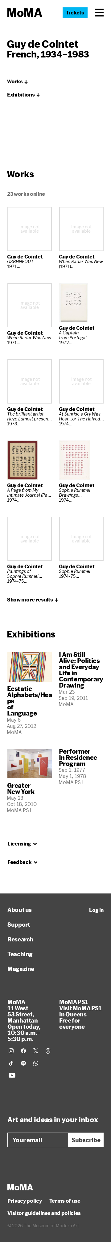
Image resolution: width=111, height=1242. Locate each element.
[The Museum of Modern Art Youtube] (12, 1075)
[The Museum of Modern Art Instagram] (11, 1051)
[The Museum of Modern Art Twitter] (36, 1051)
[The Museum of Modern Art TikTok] (11, 1063)
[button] (99, 12)
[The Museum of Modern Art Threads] (48, 1051)
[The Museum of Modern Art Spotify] (23, 1063)
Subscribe (86, 1140)
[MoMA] (20, 1187)
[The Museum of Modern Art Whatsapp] (36, 1063)
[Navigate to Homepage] (24, 12)
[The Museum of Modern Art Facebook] (23, 1051)
